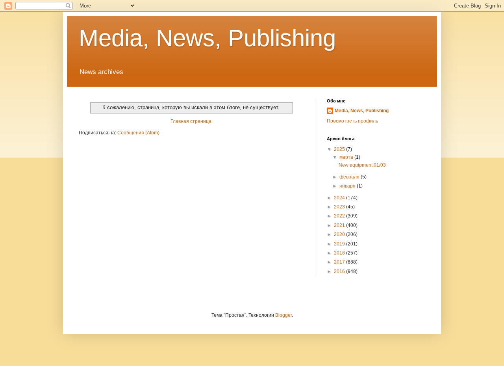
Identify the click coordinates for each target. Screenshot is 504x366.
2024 (340, 198)
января (348, 186)
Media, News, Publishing (207, 38)
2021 (340, 225)
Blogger (283, 315)
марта (346, 157)
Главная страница (190, 121)
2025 (340, 149)
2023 (340, 207)
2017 (340, 262)
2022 (340, 216)
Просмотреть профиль (352, 121)
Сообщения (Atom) (138, 133)
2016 (340, 271)
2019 (340, 244)
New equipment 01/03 (362, 165)
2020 (340, 234)
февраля (350, 177)
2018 (340, 253)
